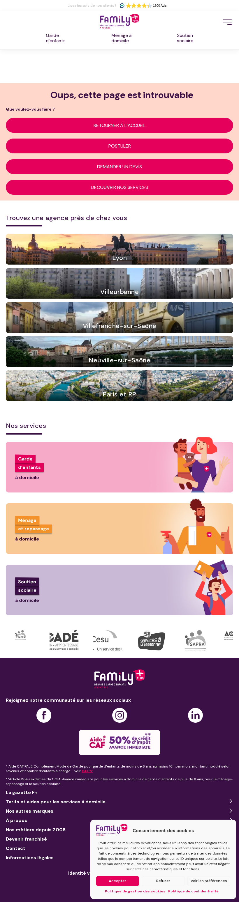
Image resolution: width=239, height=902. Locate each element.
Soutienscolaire (185, 38)
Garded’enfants (56, 38)
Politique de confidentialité (193, 891)
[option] (28, 640)
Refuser (163, 880)
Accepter (117, 880)
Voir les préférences (209, 880)
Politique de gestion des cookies (135, 891)
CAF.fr (87, 771)
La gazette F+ (22, 792)
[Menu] (227, 22)
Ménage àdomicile (121, 38)
